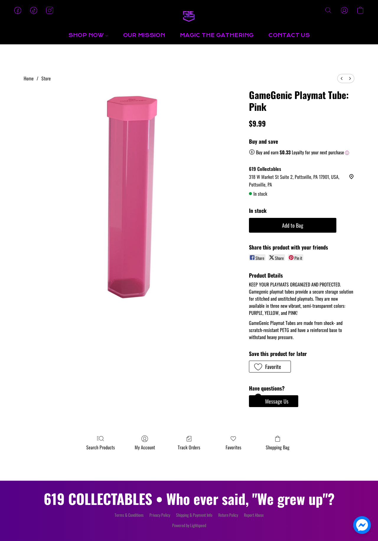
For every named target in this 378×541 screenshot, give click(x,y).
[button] (188, 16)
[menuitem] (342, 78)
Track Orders (189, 447)
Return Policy (228, 515)
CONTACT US (289, 35)
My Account (145, 447)
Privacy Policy (159, 515)
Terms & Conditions (129, 515)
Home (29, 78)
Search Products (100, 447)
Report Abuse (254, 515)
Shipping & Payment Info (194, 515)
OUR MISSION (144, 35)
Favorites (233, 447)
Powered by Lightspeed (189, 525)
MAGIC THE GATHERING (217, 35)
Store (46, 78)
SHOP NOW (86, 35)
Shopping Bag (277, 447)
